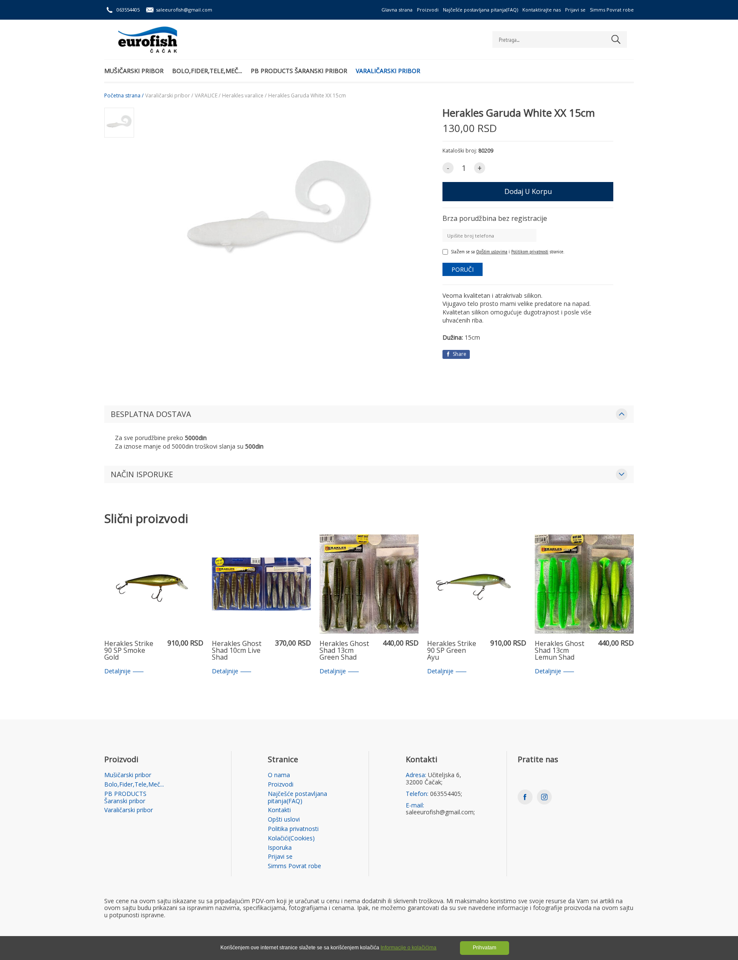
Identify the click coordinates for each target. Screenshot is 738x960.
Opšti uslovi (284, 819)
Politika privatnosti (293, 829)
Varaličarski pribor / (169, 96)
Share (458, 354)
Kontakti (279, 810)
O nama (279, 775)
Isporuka (280, 847)
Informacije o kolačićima (408, 948)
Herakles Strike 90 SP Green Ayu (451, 650)
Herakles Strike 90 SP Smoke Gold (128, 650)
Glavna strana (397, 9)
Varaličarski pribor (388, 71)
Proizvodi (428, 9)
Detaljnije (117, 671)
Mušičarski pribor (134, 71)
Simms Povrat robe (612, 9)
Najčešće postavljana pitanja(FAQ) (480, 9)
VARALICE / (207, 96)
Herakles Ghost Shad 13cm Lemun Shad (559, 650)
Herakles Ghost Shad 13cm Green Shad (344, 650)
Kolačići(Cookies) (291, 838)
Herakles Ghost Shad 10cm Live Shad (236, 650)
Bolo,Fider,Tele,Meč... (207, 71)
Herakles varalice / (244, 96)
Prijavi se (575, 9)
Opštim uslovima (491, 251)
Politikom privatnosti (529, 251)
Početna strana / (124, 96)
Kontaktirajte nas (541, 9)
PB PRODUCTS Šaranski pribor (299, 71)
